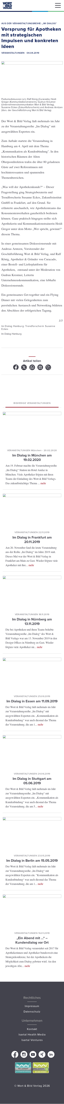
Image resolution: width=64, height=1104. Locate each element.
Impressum (32, 1006)
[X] (24, 368)
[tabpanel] (32, 327)
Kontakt (32, 1029)
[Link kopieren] (48, 368)
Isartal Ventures (32, 1040)
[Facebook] (16, 368)
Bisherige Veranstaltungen (32, 403)
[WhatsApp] (32, 368)
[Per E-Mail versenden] (40, 368)
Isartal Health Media (32, 1034)
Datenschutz (32, 1011)
